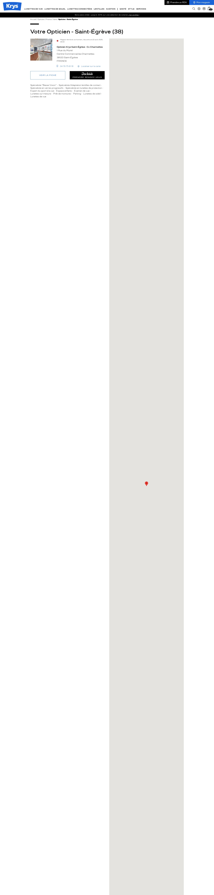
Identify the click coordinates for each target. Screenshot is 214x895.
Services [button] (141, 9)
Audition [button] (110, 9)
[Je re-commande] (204, 8)
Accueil (33, 19)
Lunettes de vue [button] (33, 9)
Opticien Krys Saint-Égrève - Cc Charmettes (80, 47)
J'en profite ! (133, 15)
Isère (55, 19)
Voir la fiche (47, 75)
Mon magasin (203, 2)
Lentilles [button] (99, 9)
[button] (209, 8)
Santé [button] (123, 9)
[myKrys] (199, 8)
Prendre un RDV (178, 2)
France (49, 19)
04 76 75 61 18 (66, 66)
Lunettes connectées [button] (79, 9)
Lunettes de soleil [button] (55, 9)
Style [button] (131, 9)
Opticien (41, 19)
